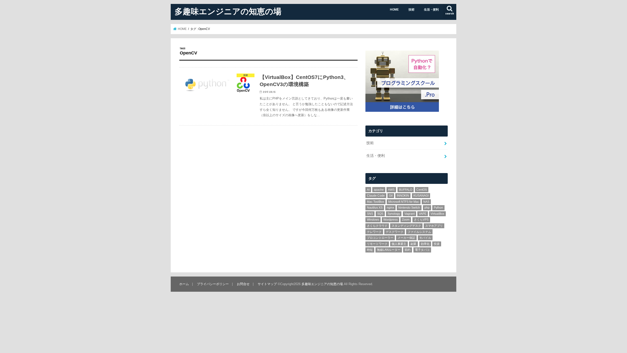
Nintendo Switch (409, 207)
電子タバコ (422, 250)
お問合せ (243, 284)
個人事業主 (399, 244)
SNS (370, 213)
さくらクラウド (377, 225)
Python (438, 207)
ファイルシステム (419, 232)
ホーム (184, 284)
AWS (391, 189)
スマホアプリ (434, 225)
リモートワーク (377, 244)
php (427, 207)
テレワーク (374, 232)
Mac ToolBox (375, 201)
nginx (390, 207)
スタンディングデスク (406, 225)
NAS (426, 201)
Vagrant (409, 213)
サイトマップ (267, 284)
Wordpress (390, 219)
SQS (380, 213)
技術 (411, 9)
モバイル (425, 238)
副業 (413, 244)
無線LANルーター (388, 250)
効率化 (425, 244)
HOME (394, 9)
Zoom (406, 219)
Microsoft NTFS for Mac (403, 201)
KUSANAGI (421, 195)
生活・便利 (431, 9)
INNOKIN (403, 195)
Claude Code (376, 195)
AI (368, 189)
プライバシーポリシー (213, 284)
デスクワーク (394, 232)
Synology (393, 213)
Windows (373, 219)
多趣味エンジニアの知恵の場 (228, 11)
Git (391, 195)
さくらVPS (421, 219)
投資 (437, 244)
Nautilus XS (375, 207)
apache (379, 189)
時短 (370, 250)
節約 (407, 250)
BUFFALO (405, 189)
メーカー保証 (406, 238)
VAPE (422, 213)
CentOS (421, 189)
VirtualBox (437, 213)
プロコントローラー (380, 238)
